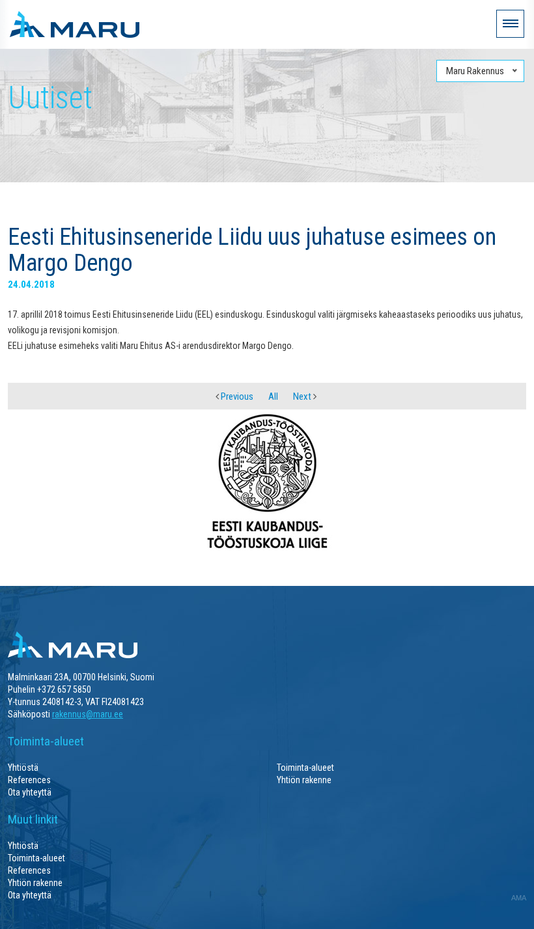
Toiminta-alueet (305, 767)
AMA (518, 898)
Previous (236, 396)
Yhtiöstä (23, 767)
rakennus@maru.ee (87, 714)
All (273, 396)
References (29, 780)
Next (303, 396)
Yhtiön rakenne (304, 780)
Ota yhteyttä (29, 792)
